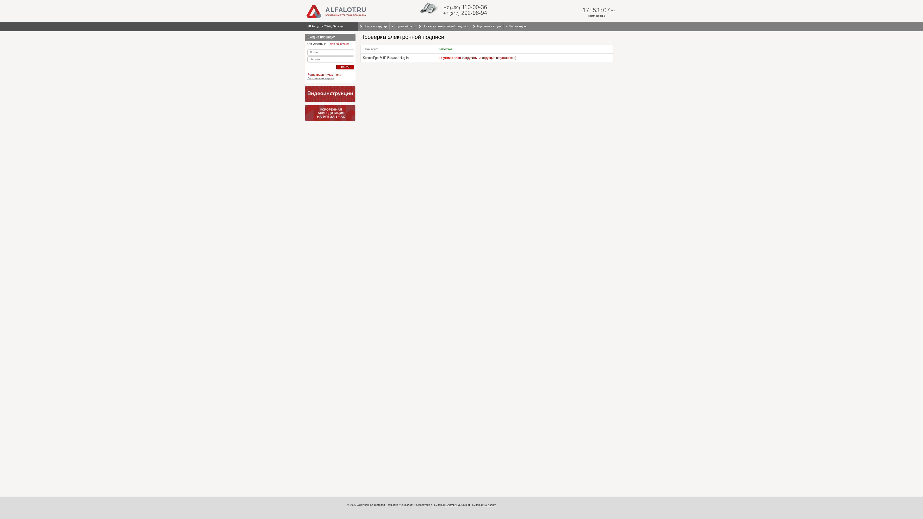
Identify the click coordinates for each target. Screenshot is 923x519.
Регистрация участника (324, 74)
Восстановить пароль (320, 78)
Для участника (316, 44)
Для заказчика (339, 44)
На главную (517, 26)
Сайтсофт (489, 504)
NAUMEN (451, 504)
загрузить (470, 58)
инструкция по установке (497, 58)
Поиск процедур (375, 26)
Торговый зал (404, 26)
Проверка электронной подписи (445, 26)
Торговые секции (489, 26)
